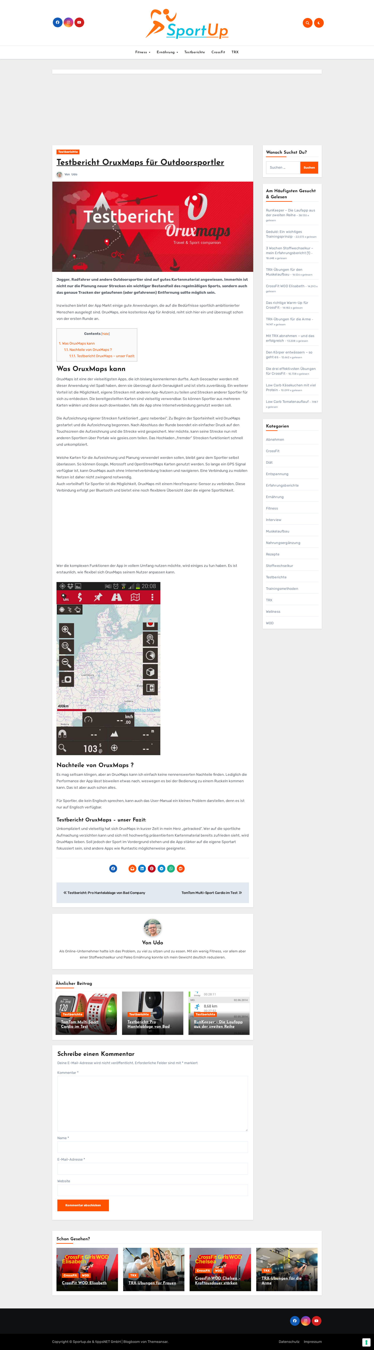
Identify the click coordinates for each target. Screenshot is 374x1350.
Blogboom (131, 1342)
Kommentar (68, 1073)
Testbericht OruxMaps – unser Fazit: (102, 356)
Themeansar (158, 1342)
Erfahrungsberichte (282, 485)
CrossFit (218, 52)
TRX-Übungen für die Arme (288, 319)
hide (105, 334)
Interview (274, 520)
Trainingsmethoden (282, 589)
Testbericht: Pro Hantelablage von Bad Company (148, 1027)
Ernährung (166, 52)
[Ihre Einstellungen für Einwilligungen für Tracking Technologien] (366, 1342)
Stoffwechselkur (279, 566)
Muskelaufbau (277, 531)
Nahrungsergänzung (283, 543)
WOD (270, 623)
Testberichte (194, 52)
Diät (269, 462)
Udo (74, 174)
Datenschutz (289, 1342)
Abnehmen (275, 439)
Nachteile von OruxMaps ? (88, 350)
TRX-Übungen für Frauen (152, 1283)
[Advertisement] (187, 110)
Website (63, 1181)
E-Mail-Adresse (71, 1159)
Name (63, 1138)
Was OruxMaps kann (77, 343)
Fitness (141, 52)
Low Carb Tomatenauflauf (287, 402)
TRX (235, 52)
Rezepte (272, 554)
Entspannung (277, 474)
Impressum (313, 1342)
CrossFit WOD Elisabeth (285, 286)
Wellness (273, 612)
